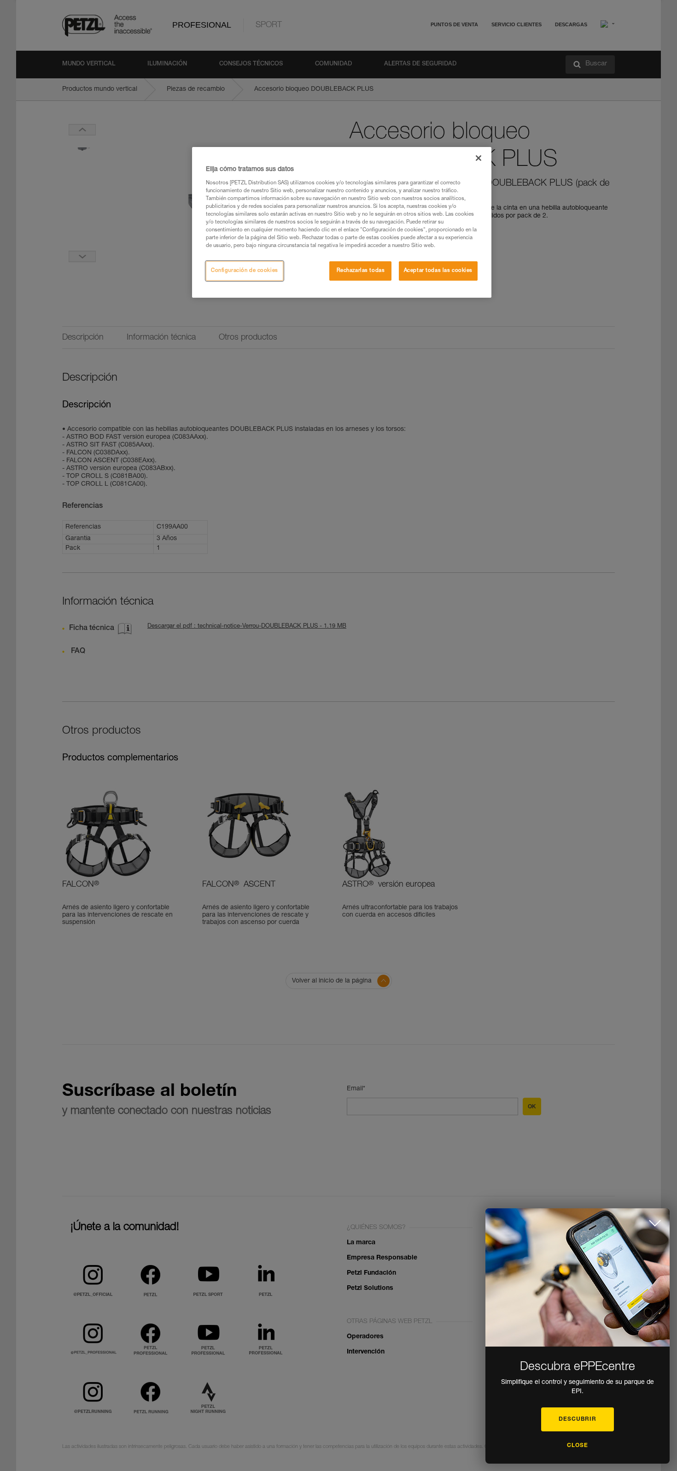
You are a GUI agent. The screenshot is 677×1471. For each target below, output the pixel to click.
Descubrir (577, 1419)
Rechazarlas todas (361, 270)
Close (577, 1445)
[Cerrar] (478, 158)
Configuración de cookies (244, 270)
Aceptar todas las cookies (438, 270)
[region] (341, 222)
